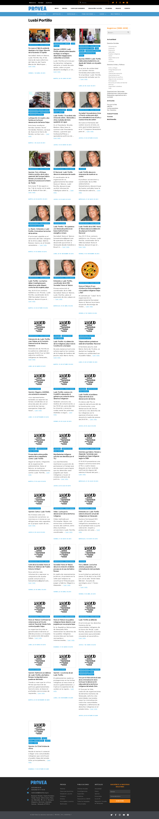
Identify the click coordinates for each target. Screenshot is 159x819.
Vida (109, 88)
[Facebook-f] (116, 2)
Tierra (110, 59)
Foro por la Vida (112, 104)
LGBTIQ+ (110, 106)
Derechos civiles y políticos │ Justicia (39, 109)
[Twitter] (113, 2)
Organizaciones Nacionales (93, 50)
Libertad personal (113, 75)
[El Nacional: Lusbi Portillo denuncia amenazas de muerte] (65, 158)
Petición (111, 84)
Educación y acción (95, 8)
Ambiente (111, 48)
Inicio (57, 8)
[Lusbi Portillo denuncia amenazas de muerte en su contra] (90, 158)
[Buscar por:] (119, 32)
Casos (102, 14)
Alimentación (112, 46)
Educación (111, 50)
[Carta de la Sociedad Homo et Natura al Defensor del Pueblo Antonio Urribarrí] (39, 552)
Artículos (57, 14)
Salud (110, 56)
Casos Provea (112, 114)
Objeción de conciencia (115, 79)
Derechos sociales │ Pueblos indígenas (39, 44)
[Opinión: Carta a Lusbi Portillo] (39, 499)
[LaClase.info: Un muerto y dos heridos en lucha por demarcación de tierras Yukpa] (39, 99)
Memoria (32, 2)
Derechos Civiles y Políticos (115, 64)
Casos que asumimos (78, 8)
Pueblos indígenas (114, 54)
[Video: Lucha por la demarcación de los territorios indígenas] (65, 499)
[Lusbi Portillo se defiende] (90, 607)
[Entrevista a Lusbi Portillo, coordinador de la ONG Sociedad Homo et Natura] (65, 267)
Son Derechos (111, 110)
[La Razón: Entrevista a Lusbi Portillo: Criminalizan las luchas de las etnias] (39, 213)
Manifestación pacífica (115, 77)
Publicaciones (87, 14)
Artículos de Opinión (59, 109)
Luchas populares (112, 108)
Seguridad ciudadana (115, 86)
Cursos (110, 117)
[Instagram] (120, 2)
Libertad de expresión (115, 73)
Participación (112, 81)
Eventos (127, 8)
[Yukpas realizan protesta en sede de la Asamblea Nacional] (90, 326)
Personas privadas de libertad (117, 83)
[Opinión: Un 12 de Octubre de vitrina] (39, 729)
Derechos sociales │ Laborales (87, 508)
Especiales (71, 14)
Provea (64, 8)
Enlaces (118, 8)
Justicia (49, 2)
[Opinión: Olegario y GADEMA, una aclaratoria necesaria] (39, 379)
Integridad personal (114, 70)
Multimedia (115, 14)
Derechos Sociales (113, 43)
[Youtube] (123, 2)
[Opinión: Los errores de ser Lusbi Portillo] (65, 660)
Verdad (40, 2)
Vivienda (111, 61)
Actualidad (41, 14)
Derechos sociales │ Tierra (86, 48)
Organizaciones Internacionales (117, 93)
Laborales (111, 52)
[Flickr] (127, 2)
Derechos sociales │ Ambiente (61, 43)
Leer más (32, 66)
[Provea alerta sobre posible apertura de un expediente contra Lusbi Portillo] (39, 439)
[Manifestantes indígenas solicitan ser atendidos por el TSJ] (65, 439)
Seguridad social (113, 58)
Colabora (108, 8)
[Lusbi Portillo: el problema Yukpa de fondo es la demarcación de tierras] (90, 379)
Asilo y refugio (112, 68)
